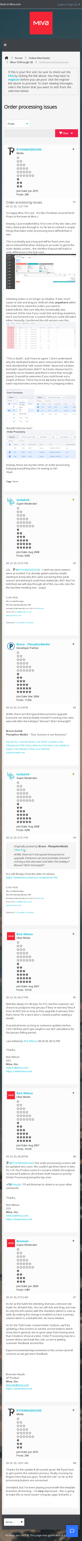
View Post (20, 850)
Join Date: (22, 191)
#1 (74, 202)
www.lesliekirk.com (13, 615)
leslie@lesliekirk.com (23, 612)
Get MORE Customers (47, 741)
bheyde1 (17, 1184)
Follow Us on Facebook (39, 749)
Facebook (21, 622)
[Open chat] (72, 1531)
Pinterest (30, 622)
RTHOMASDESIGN (29, 569)
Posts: (20, 194)
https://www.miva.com (19, 1071)
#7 (74, 1297)
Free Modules (21, 749)
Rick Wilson (30, 1041)
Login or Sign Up (67, 4)
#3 (74, 707)
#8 (74, 1463)
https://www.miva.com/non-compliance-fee (32, 877)
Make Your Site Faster (43, 745)
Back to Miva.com (10, 4)
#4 (74, 837)
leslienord (40, 608)
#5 (74, 997)
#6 (74, 1156)
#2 (74, 563)
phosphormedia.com (15, 752)
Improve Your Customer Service (20, 741)
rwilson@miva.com (17, 1067)
